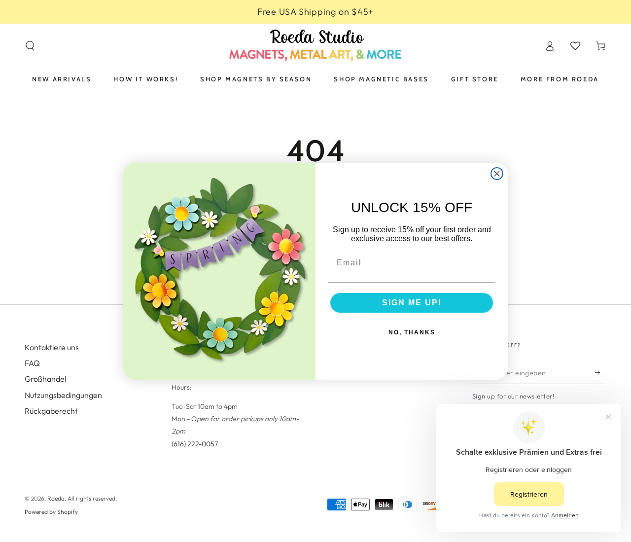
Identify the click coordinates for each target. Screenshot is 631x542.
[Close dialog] (497, 174)
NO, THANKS (411, 332)
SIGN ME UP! (412, 302)
